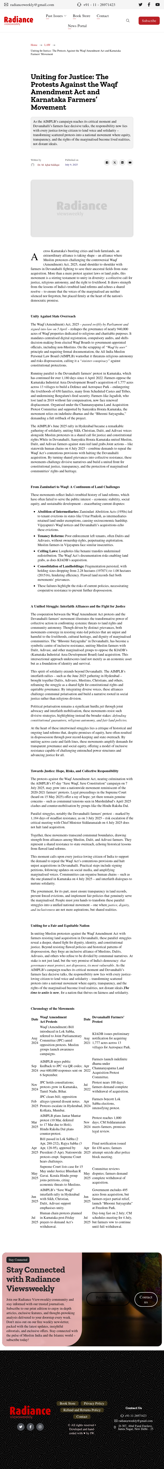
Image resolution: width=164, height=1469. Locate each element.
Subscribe (149, 20)
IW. (92, 1433)
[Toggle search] (128, 20)
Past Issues (54, 15)
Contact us (146, 1299)
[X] (114, 162)
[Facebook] (107, 162)
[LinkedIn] (122, 162)
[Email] (130, 162)
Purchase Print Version (106, 1299)
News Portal (77, 25)
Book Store (81, 15)
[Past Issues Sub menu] (65, 16)
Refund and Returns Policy (82, 1410)
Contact (103, 15)
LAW (47, 45)
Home (34, 45)
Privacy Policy (94, 1403)
